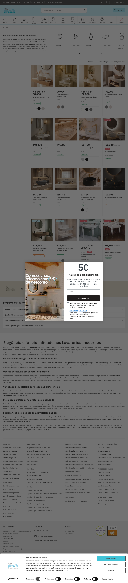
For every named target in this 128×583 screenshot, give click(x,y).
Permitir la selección (111, 564)
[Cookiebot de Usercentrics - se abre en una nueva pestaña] (13, 579)
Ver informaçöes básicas (78, 311)
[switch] (58, 579)
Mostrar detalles (107, 579)
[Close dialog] (100, 264)
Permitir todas (111, 558)
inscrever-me (83, 298)
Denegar (111, 570)
